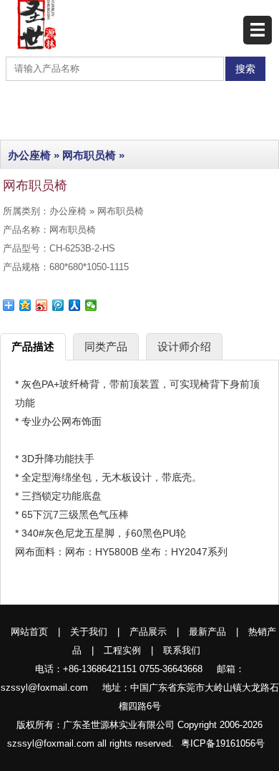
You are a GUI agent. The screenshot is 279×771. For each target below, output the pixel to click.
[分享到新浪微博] (42, 305)
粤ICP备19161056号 (223, 743)
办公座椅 (29, 155)
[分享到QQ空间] (25, 305)
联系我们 (181, 650)
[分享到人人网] (75, 305)
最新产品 (207, 631)
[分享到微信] (91, 305)
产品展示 (148, 631)
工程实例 (122, 650)
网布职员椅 (89, 155)
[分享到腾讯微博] (58, 305)
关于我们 (88, 631)
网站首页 (29, 631)
